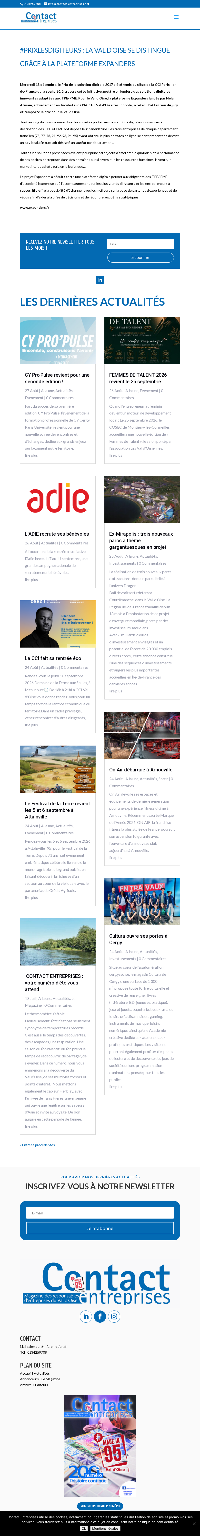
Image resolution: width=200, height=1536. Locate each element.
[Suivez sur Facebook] (100, 1316)
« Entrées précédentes (37, 1145)
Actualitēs (64, 390)
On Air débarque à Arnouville (140, 770)
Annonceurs (29, 1379)
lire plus (31, 455)
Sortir (163, 778)
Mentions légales (105, 1528)
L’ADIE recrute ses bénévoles (57, 534)
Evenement (34, 397)
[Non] (193, 1523)
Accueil (26, 1373)
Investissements (122, 563)
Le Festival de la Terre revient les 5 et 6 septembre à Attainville (57, 810)
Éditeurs (41, 1385)
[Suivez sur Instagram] (114, 1316)
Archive (26, 1385)
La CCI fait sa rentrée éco (53, 658)
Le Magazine (50, 1379)
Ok (84, 1528)
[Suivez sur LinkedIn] (100, 280)
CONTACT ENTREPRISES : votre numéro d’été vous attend (54, 982)
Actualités (42, 1373)
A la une (47, 390)
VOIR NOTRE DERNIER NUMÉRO (100, 1506)
